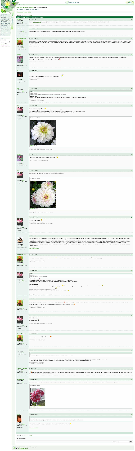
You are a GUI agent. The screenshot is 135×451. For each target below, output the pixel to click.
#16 (131, 333)
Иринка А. (19, 70)
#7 (131, 105)
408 (23, 31)
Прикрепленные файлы (35, 117)
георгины (19, 235)
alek (18, 88)
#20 (131, 414)
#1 (131, 19)
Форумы (25, 4)
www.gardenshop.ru (37, 22)
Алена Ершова (20, 379)
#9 (131, 170)
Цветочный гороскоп (5, 30)
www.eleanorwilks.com (33, 428)
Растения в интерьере (5, 23)
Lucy (18, 105)
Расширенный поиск (4, 44)
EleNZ (18, 414)
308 (23, 115)
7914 (23, 79)
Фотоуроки (3, 34)
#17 (131, 350)
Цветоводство (25, 7)
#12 (131, 254)
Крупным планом (4, 21)
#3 (131, 38)
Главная (20, 4)
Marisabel (19, 19)
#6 (131, 88)
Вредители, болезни (5, 19)
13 (22, 63)
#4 (131, 54)
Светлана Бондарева (22, 368)
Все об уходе (3, 17)
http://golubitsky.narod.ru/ (34, 248)
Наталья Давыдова (21, 38)
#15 (131, 315)
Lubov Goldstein (20, 28)
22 (22, 382)
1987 (23, 91)
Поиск (2, 38)
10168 (23, 424)
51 (22, 245)
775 (23, 47)
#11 (131, 235)
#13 (131, 270)
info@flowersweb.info (23, 448)
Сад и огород (31, 7)
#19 (131, 379)
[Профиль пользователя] (20, 45)
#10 (131, 217)
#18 (131, 368)
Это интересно (4, 25)
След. (31, 15)
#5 (131, 70)
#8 (131, 154)
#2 (131, 28)
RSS (131, 17)
